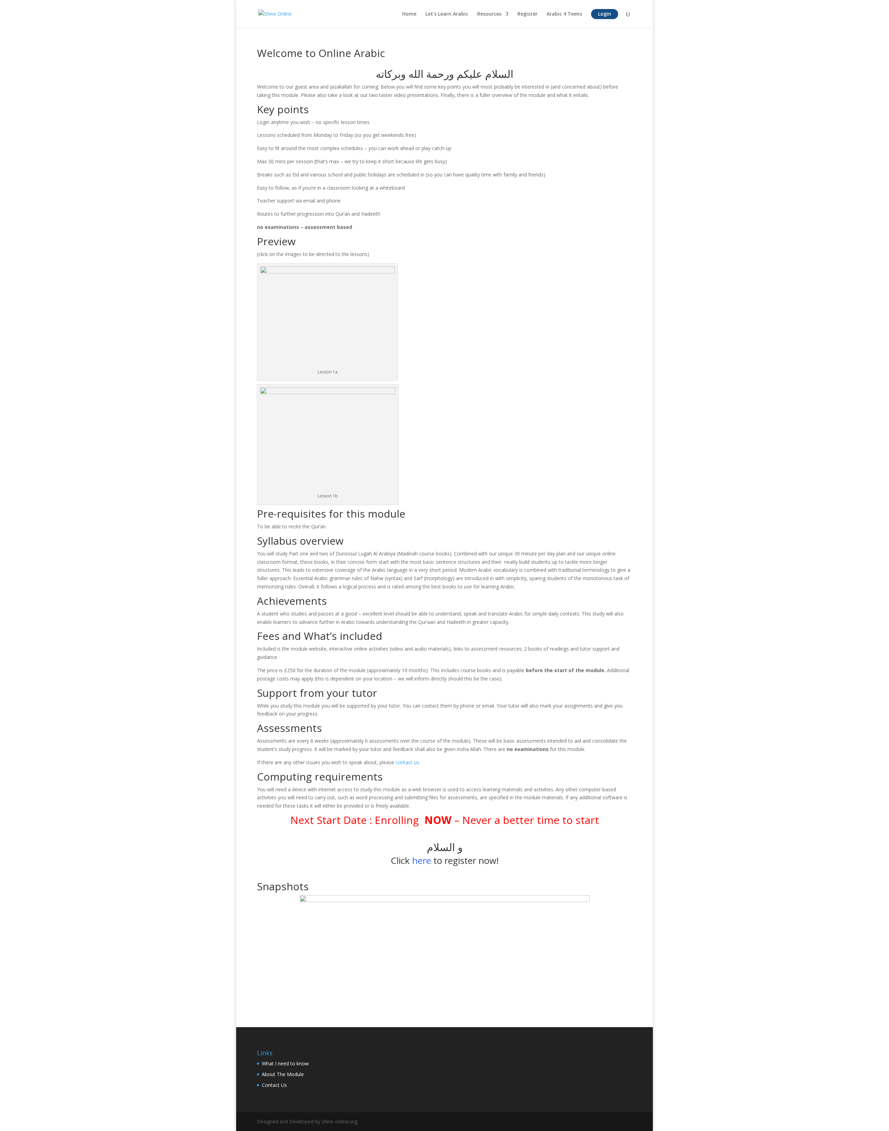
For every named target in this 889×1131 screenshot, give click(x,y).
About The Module (283, 1074)
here (421, 860)
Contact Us (274, 1085)
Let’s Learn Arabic (446, 14)
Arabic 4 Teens (564, 14)
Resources (489, 14)
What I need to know (285, 1063)
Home (409, 14)
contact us (407, 762)
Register (527, 14)
